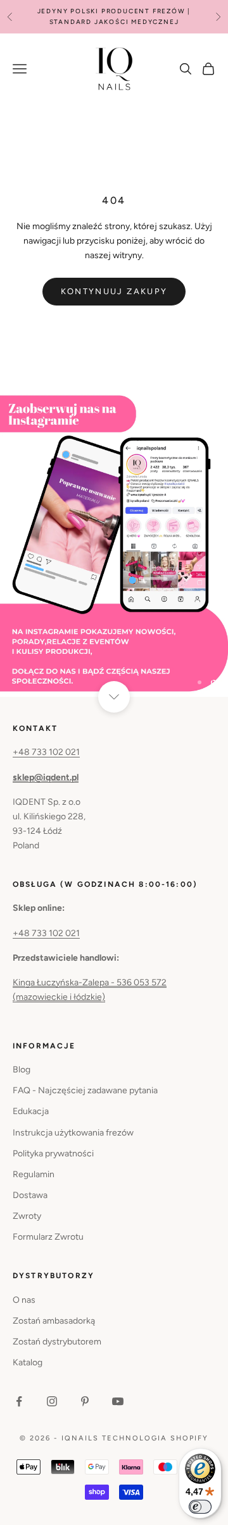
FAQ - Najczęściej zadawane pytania (85, 1090)
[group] (114, 545)
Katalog (27, 1362)
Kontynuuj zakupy (114, 291)
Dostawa (30, 1195)
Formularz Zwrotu (48, 1236)
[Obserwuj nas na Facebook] (19, 1401)
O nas (24, 1300)
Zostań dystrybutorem (57, 1341)
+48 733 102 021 (46, 752)
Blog (21, 1069)
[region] (114, 545)
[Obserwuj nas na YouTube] (117, 1401)
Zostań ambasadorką (54, 1320)
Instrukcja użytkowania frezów (73, 1132)
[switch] (200, 1507)
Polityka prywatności (53, 1153)
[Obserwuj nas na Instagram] (52, 1401)
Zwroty (27, 1216)
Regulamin (33, 1174)
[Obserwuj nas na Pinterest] (85, 1401)
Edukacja (31, 1111)
